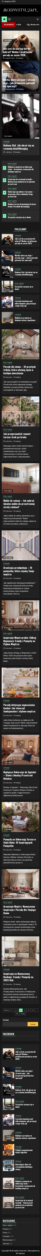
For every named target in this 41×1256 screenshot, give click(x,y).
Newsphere (32, 1251)
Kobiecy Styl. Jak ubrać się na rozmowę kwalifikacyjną (26, 273)
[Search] (37, 19)
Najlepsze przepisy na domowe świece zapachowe (18, 146)
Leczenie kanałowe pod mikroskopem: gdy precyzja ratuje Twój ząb (25, 303)
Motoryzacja (7, 1240)
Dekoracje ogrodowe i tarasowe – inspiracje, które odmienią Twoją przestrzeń (21, 181)
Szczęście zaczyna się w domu (19, 205)
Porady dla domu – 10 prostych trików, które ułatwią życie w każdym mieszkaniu (19, 370)
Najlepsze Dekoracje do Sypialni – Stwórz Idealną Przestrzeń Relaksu (19, 775)
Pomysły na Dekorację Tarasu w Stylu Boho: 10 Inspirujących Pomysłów (19, 842)
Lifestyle (6, 141)
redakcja (20, 58)
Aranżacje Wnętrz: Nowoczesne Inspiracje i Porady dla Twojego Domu (19, 910)
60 (17, 1014)
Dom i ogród (12, 164)
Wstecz (7, 1010)
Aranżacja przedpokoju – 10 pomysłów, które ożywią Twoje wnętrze (18, 571)
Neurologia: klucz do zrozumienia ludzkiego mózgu (23, 1167)
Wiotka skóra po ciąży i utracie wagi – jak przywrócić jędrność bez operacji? (19, 83)
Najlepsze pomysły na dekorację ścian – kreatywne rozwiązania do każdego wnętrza (21, 219)
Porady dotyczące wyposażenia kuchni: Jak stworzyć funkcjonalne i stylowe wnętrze (19, 708)
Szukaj (6, 1020)
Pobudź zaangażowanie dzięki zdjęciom (24, 1151)
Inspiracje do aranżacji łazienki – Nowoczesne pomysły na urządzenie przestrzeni (21, 169)
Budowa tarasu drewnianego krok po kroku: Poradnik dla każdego (22, 192)
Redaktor (17, 152)
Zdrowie (6, 75)
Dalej (23, 1014)
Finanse (6, 1229)
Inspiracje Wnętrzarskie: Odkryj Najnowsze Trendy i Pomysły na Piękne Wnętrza (19, 641)
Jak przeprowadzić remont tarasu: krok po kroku (17, 435)
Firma (5, 1233)
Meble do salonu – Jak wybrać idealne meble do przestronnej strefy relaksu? (19, 504)
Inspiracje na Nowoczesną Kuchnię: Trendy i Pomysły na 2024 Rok (18, 977)
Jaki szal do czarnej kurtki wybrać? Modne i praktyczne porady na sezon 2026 (17, 52)
